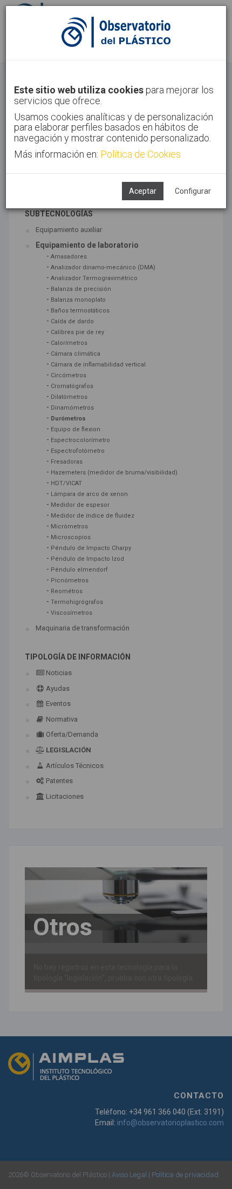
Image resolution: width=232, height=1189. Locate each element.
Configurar (193, 191)
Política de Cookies (140, 154)
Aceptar (142, 191)
